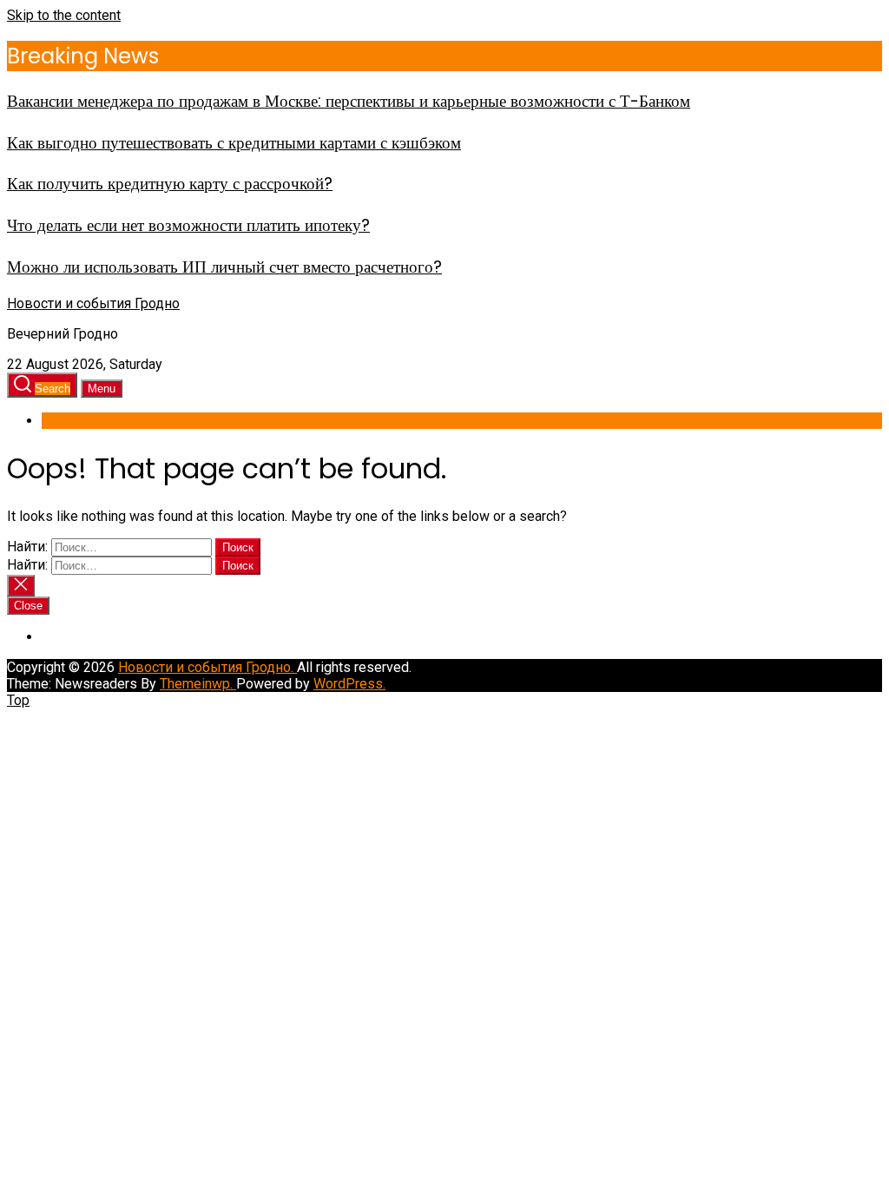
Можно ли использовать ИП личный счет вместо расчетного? (224, 267)
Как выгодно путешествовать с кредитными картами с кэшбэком (234, 143)
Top (18, 700)
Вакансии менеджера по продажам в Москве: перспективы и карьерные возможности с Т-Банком (348, 101)
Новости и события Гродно (93, 303)
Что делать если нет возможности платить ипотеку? (188, 225)
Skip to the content (64, 15)
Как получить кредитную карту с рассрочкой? (170, 183)
